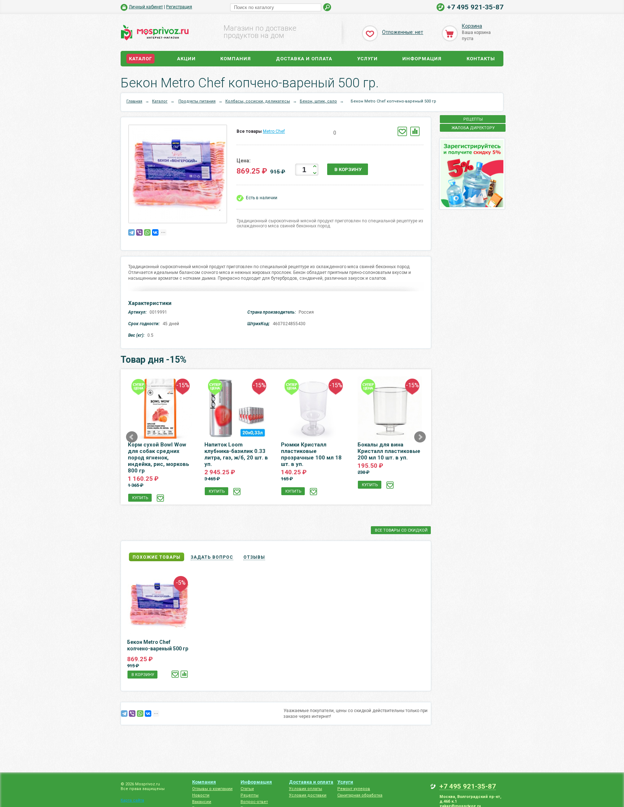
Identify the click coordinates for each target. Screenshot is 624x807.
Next (420, 437)
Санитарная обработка (359, 795)
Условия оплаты (305, 788)
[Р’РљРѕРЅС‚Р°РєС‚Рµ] (155, 232)
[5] (327, 133)
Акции (186, 58)
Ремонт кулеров (353, 788)
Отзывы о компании (212, 788)
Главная (134, 101)
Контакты (481, 58)
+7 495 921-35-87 (475, 7)
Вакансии (201, 801)
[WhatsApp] (147, 232)
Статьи (247, 788)
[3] (316, 133)
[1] (305, 133)
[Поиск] (327, 7)
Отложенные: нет (402, 32)
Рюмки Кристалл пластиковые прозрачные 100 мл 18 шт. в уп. (311, 454)
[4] (322, 133)
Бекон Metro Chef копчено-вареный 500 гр (157, 645)
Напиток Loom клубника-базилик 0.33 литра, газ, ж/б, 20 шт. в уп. (236, 454)
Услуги (367, 58)
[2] (311, 133)
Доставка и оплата (304, 58)
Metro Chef (274, 131)
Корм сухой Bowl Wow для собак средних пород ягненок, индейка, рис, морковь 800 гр (158, 457)
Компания (235, 58)
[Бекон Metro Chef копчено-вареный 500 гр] (179, 175)
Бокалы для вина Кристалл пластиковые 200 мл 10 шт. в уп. (389, 451)
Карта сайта (132, 800)
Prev (132, 437)
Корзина (472, 26)
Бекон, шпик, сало (318, 101)
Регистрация (179, 6)
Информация (422, 58)
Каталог (140, 58)
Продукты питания (197, 101)
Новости (200, 795)
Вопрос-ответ (254, 801)
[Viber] (139, 232)
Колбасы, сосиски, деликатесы (257, 101)
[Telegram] (131, 232)
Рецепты (249, 795)
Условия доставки (307, 795)
